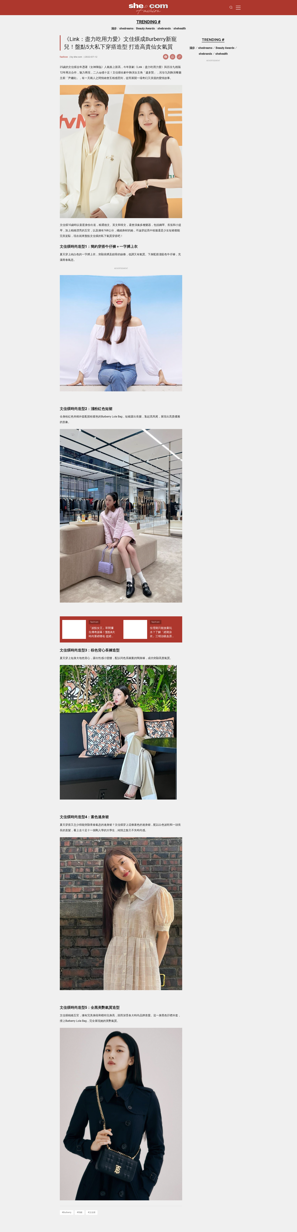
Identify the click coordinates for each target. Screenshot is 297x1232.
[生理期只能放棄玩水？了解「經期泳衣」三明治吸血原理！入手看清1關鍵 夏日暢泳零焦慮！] (135, 629)
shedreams (126, 28)
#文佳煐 (91, 1212)
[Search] (231, 7)
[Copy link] (179, 57)
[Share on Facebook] (165, 57)
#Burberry (66, 1212)
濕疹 (114, 28)
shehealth (179, 28)
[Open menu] (238, 7)
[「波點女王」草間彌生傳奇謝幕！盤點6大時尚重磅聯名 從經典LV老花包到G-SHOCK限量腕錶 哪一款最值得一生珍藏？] (74, 629)
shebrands (164, 28)
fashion (64, 56)
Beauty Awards (145, 28)
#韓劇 (79, 1212)
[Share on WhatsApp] (172, 57)
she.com (78, 56)
